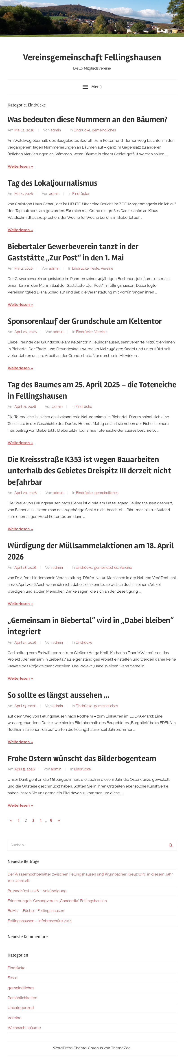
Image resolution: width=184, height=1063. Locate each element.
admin (55, 130)
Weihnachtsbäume (24, 1027)
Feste (94, 268)
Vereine (107, 268)
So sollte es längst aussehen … (58, 695)
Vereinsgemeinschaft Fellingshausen (92, 57)
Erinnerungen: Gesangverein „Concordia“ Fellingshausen (57, 900)
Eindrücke (82, 130)
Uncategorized (21, 1007)
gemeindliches (104, 130)
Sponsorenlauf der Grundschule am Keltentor (85, 321)
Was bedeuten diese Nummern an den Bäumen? (87, 120)
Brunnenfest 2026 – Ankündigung (37, 891)
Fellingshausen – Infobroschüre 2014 (40, 921)
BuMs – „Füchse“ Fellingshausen (36, 910)
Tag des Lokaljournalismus (52, 183)
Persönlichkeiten (22, 997)
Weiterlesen (19, 166)
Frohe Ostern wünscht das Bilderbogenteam (82, 759)
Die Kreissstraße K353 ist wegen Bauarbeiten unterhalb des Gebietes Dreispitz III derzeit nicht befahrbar (89, 471)
